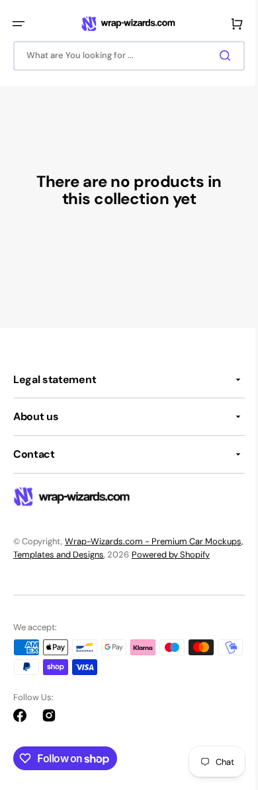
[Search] (217, 55)
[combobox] (124, 56)
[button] (18, 23)
